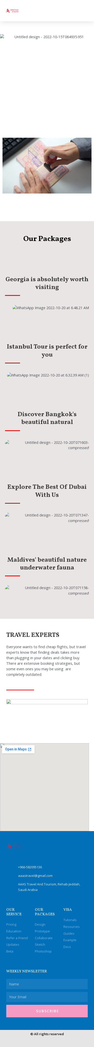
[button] (84, 10)
